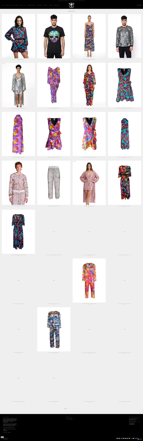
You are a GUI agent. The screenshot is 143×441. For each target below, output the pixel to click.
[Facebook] (3, 432)
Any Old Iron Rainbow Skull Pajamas (124, 303)
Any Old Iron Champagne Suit (89, 401)
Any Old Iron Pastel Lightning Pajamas (89, 303)
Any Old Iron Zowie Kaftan (89, 108)
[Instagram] (6, 432)
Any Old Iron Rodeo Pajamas (54, 352)
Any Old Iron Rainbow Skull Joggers (124, 352)
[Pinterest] (8, 432)
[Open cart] (140, 5)
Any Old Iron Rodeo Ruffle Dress (89, 59)
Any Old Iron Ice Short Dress (54, 401)
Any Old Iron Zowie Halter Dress (124, 401)
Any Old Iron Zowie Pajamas (18, 352)
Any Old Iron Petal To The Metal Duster (18, 108)
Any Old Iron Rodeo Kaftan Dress (18, 303)
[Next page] (77, 408)
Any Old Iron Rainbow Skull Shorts (18, 59)
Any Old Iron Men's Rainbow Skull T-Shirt (54, 59)
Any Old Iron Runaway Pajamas (53, 303)
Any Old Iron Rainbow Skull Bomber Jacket (89, 352)
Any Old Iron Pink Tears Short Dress (18, 401)
